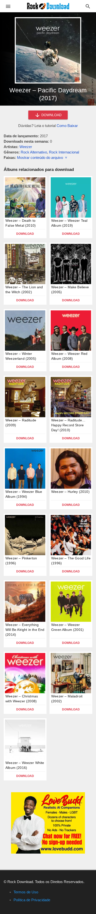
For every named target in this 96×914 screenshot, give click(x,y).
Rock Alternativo (34, 152)
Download (25, 233)
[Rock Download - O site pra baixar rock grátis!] (48, 6)
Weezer (25, 147)
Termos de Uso (26, 892)
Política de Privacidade (32, 900)
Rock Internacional (64, 152)
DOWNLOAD (51, 115)
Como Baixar (67, 126)
